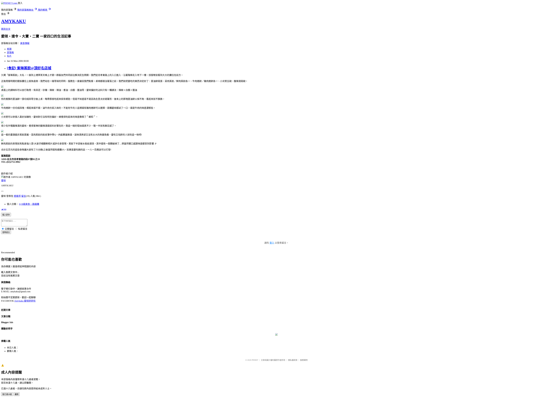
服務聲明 (304, 360)
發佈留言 (6, 232)
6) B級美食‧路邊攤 (29, 204)
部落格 (10, 52)
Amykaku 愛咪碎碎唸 (25, 301)
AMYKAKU (13, 21)
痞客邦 (17, 196)
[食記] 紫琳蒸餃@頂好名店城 (29, 68)
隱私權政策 (292, 360)
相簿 (9, 49)
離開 (16, 394)
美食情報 (24, 43)
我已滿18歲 (7, 394)
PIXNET (255, 360)
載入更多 (6, 215)
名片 (9, 56)
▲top (3, 209)
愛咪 (3, 180)
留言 (23, 196)
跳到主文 (5, 29)
